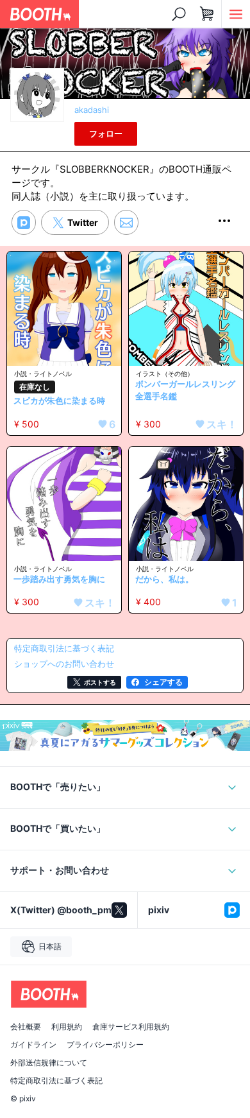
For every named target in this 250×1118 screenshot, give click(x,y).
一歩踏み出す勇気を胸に (59, 579)
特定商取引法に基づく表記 (56, 1081)
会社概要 (25, 1027)
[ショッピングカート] (207, 14)
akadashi (91, 110)
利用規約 (66, 1027)
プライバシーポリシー (105, 1045)
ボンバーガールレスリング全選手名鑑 (185, 390)
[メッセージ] (126, 222)
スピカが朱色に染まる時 (59, 400)
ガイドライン (33, 1045)
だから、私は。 (164, 579)
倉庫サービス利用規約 (130, 1027)
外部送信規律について (48, 1063)
